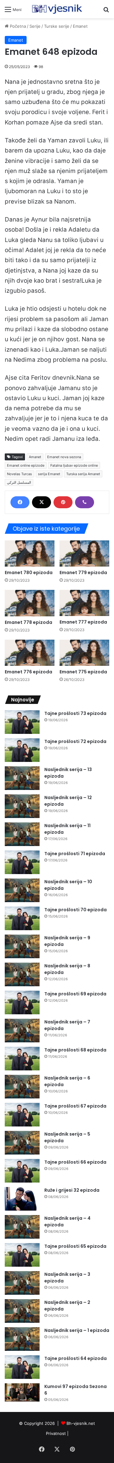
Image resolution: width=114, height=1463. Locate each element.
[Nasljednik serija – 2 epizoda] (22, 1311)
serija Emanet (49, 474)
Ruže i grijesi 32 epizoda (71, 1190)
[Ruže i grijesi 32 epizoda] (22, 1199)
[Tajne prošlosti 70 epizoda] (22, 918)
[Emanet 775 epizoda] (84, 653)
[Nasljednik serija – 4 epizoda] (22, 1227)
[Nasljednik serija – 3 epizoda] (22, 1283)
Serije (35, 26)
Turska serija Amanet (83, 474)
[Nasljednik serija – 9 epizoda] (22, 946)
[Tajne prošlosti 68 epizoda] (22, 1058)
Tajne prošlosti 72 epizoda (75, 741)
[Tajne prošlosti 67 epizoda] (22, 1114)
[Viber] (84, 502)
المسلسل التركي (19, 482)
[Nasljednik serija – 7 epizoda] (22, 1030)
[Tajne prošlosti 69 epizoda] (22, 1002)
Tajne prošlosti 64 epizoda (75, 1358)
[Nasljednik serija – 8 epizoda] (22, 974)
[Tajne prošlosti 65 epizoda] (22, 1255)
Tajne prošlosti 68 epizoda (75, 1050)
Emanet (80, 26)
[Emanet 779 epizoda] (84, 553)
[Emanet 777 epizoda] (84, 603)
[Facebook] (19, 502)
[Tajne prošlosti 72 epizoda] (22, 750)
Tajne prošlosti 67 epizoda (75, 1106)
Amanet (35, 457)
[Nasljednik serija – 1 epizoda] (22, 1339)
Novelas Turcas (19, 474)
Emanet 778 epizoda (28, 622)
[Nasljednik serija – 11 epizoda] (22, 834)
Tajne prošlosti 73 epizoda (75, 713)
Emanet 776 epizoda (28, 672)
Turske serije (56, 26)
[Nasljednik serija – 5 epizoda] (22, 1143)
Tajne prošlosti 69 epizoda (75, 994)
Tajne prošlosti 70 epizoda (75, 910)
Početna (17, 26)
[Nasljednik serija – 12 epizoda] (22, 806)
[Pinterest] (63, 502)
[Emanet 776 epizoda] (29, 653)
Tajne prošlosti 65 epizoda (75, 1246)
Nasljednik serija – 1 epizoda (76, 1330)
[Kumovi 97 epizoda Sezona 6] (22, 1392)
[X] (41, 502)
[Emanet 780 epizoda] (29, 553)
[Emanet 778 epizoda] (29, 603)
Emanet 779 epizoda (83, 572)
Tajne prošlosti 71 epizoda (74, 853)
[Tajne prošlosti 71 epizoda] (22, 862)
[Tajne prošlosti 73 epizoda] (22, 722)
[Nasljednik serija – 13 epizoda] (22, 778)
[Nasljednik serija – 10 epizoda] (22, 890)
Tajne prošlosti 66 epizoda (75, 1162)
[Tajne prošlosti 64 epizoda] (22, 1367)
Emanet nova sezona (64, 457)
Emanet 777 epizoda (83, 622)
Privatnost (56, 1433)
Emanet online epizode (25, 465)
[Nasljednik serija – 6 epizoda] (22, 1086)
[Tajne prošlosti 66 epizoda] (22, 1171)
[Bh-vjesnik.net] (57, 9)
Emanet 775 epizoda (83, 672)
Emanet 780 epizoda (29, 572)
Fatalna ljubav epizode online (74, 465)
